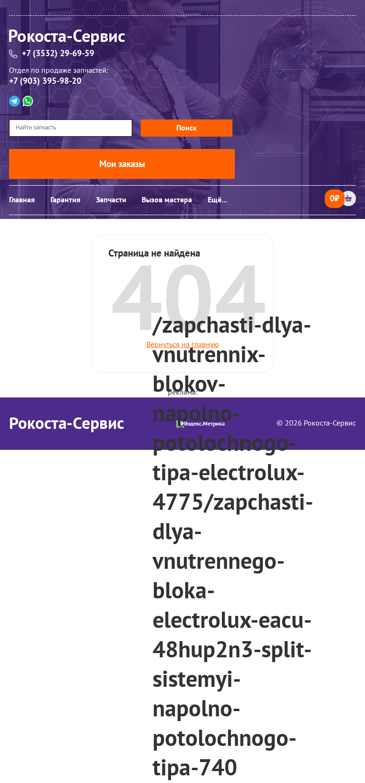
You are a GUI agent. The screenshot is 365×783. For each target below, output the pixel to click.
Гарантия (65, 200)
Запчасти (111, 200)
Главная (22, 200)
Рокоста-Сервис (66, 424)
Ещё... (217, 200)
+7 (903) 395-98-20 (45, 81)
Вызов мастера (167, 200)
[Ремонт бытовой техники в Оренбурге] (182, 39)
